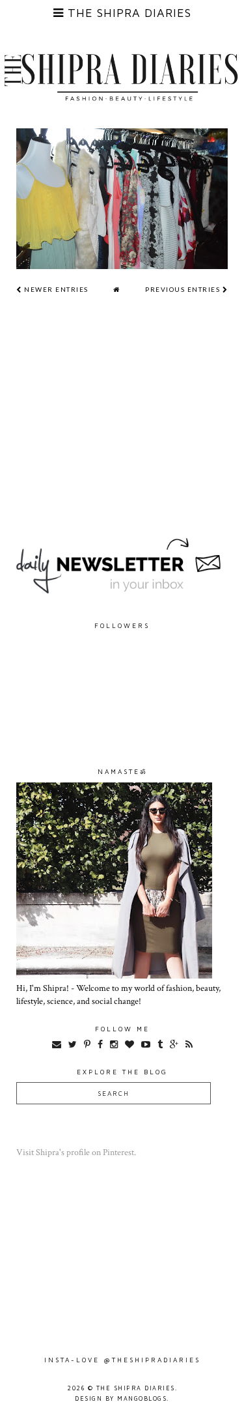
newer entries (55, 289)
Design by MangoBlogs (121, 1398)
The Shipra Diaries (135, 1388)
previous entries (184, 289)
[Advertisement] (122, 439)
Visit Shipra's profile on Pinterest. (76, 1152)
